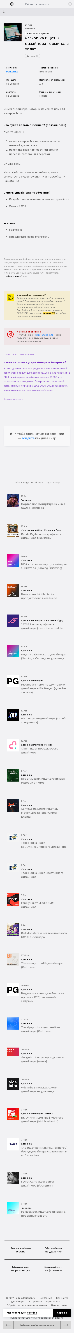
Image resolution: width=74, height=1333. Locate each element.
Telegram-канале (44, 335)
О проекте (35, 1301)
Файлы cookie (59, 1305)
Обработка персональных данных (27, 1305)
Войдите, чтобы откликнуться (37, 1325)
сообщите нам (11, 276)
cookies (32, 1312)
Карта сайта (53, 1301)
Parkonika (12, 71)
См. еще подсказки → (13, 399)
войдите (28, 438)
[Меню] (4, 4)
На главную (46, 1298)
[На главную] (12, 4)
